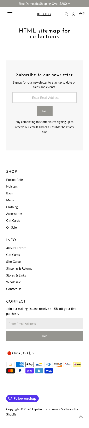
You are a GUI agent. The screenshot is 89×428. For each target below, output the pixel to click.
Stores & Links (16, 275)
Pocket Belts (15, 179)
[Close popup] (82, 364)
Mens (10, 200)
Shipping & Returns (19, 268)
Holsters (12, 186)
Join (44, 111)
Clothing (12, 207)
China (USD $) (21, 353)
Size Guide (13, 261)
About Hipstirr (15, 248)
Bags (9, 193)
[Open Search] (67, 14)
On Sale (11, 227)
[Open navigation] (10, 14)
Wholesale (13, 282)
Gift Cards (13, 220)
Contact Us (13, 289)
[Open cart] (80, 14)
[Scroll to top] (81, 416)
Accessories (14, 213)
